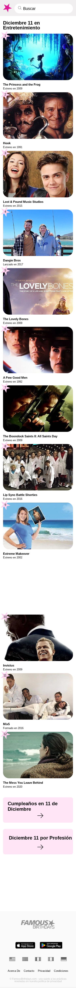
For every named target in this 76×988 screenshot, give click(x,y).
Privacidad (44, 971)
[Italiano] (51, 959)
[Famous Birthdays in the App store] (25, 945)
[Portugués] (25, 959)
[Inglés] (12, 959)
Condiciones (61, 971)
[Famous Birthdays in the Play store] (51, 945)
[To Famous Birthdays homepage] (7, 7)
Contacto (29, 971)
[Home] (38, 924)
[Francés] (38, 959)
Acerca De (14, 971)
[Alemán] (64, 959)
